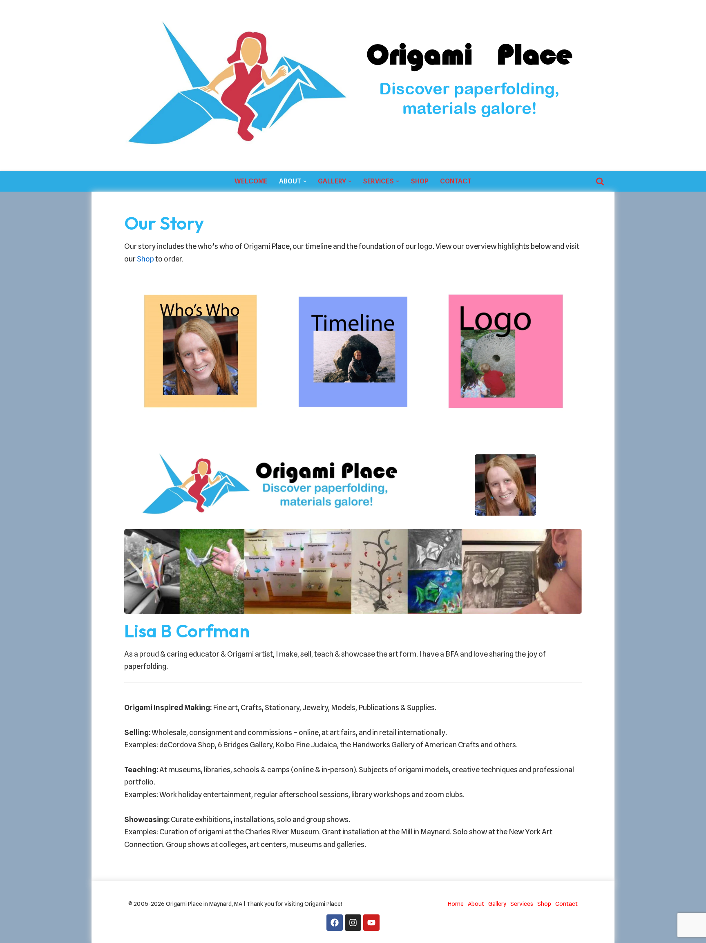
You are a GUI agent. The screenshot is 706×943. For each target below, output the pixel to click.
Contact (455, 181)
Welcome (251, 181)
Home (456, 903)
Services (521, 903)
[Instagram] (353, 922)
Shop (420, 181)
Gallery (497, 903)
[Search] (600, 181)
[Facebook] (334, 922)
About (476, 903)
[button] (304, 181)
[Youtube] (371, 922)
